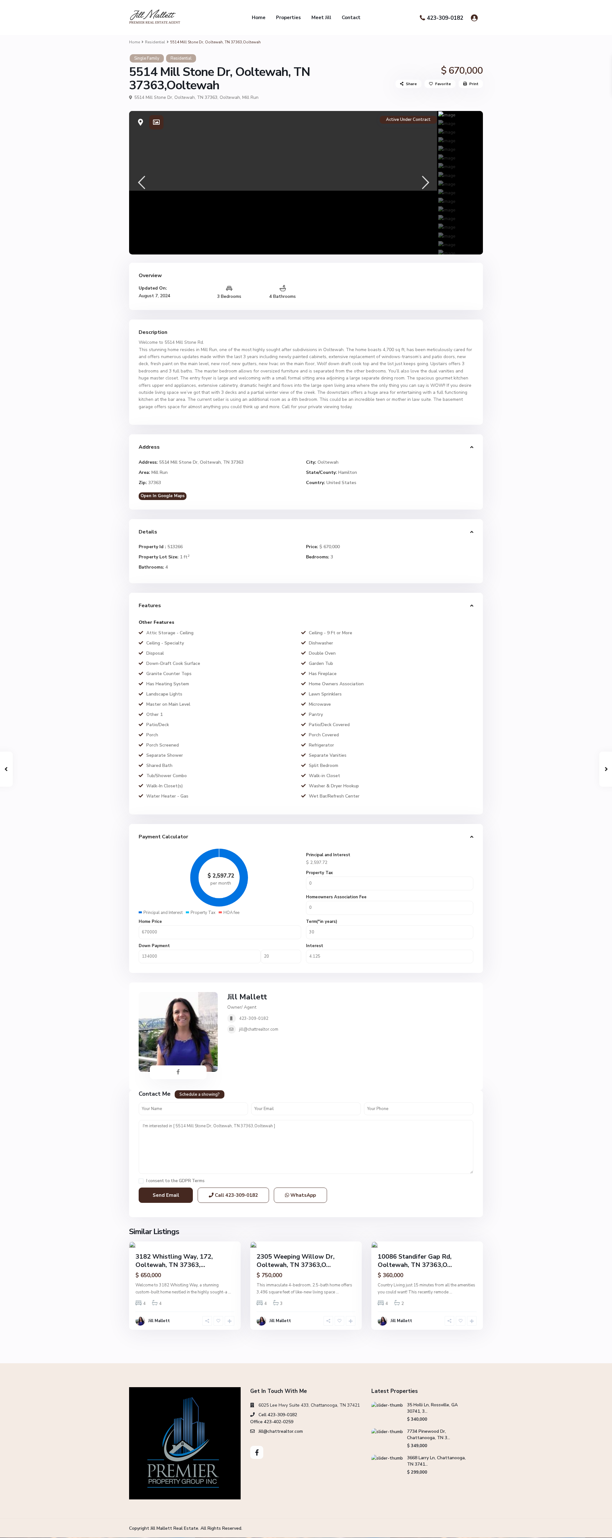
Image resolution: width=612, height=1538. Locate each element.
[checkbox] (141, 1181)
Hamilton (347, 472)
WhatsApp (302, 1195)
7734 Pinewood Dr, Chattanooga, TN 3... (428, 1434)
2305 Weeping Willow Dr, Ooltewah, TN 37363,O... (296, 1260)
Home (259, 17)
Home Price (150, 921)
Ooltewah (230, 97)
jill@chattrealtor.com (258, 1029)
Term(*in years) (321, 921)
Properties (288, 17)
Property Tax (319, 873)
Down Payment (154, 946)
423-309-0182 (445, 18)
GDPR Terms (192, 1181)
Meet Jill (321, 17)
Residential (155, 42)
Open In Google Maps (163, 496)
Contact (351, 17)
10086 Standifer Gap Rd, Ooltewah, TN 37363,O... (415, 1260)
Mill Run (250, 97)
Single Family (146, 58)
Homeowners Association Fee (336, 897)
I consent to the (175, 1181)
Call (236, 1195)
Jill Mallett (247, 997)
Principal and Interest (328, 855)
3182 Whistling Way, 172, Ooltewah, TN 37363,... (174, 1260)
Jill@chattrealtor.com (281, 1431)
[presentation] (141, 182)
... (229, 1292)
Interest (314, 946)
